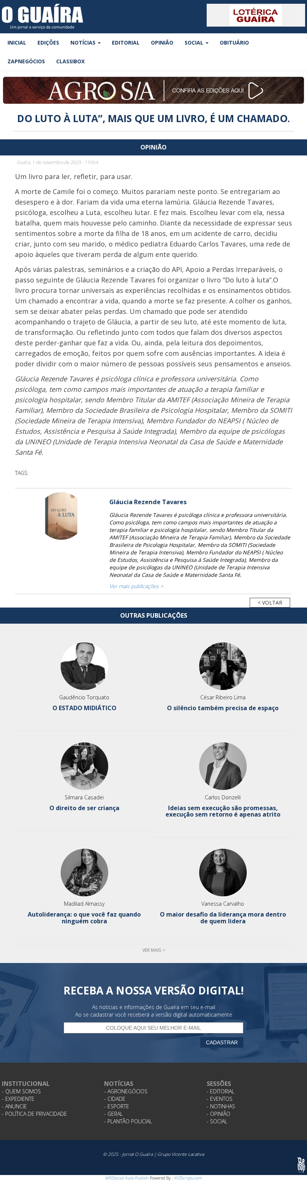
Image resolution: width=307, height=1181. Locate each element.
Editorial (126, 42)
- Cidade (114, 1098)
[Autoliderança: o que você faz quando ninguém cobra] (84, 872)
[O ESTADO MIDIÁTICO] (84, 666)
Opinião (162, 42)
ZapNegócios (26, 61)
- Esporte (116, 1106)
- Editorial (220, 1091)
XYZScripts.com (188, 1178)
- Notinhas (221, 1106)
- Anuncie (14, 1106)
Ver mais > (153, 950)
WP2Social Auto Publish (127, 1178)
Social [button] (195, 42)
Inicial (16, 42)
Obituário (234, 42)
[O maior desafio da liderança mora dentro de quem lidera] (222, 872)
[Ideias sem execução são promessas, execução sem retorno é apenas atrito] (222, 766)
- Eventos (219, 1098)
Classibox (70, 61)
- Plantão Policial (128, 1121)
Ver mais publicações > (136, 586)
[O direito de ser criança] (84, 766)
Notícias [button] (83, 42)
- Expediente (18, 1098)
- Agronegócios (126, 1091)
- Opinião (218, 1113)
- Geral (113, 1113)
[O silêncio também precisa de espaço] (222, 666)
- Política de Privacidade (34, 1113)
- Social (217, 1121)
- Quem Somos (21, 1091)
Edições (48, 42)
